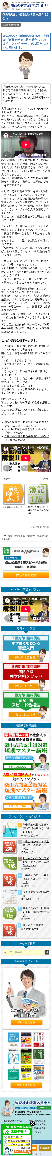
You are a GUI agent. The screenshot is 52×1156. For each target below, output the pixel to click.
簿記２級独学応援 (37, 1124)
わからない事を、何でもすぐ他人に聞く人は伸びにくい (36, 862)
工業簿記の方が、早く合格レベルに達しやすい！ (36, 879)
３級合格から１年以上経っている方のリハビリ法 (36, 845)
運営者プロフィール (13, 1121)
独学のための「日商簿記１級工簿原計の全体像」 (36, 912)
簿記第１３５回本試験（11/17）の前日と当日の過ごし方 (38, 510)
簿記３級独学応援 (37, 1128)
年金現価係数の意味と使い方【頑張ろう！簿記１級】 (36, 828)
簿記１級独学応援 (11, 25)
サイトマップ (35, 1132)
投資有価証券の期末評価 (36, 894)
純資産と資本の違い (34, 925)
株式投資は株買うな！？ (13, 507)
